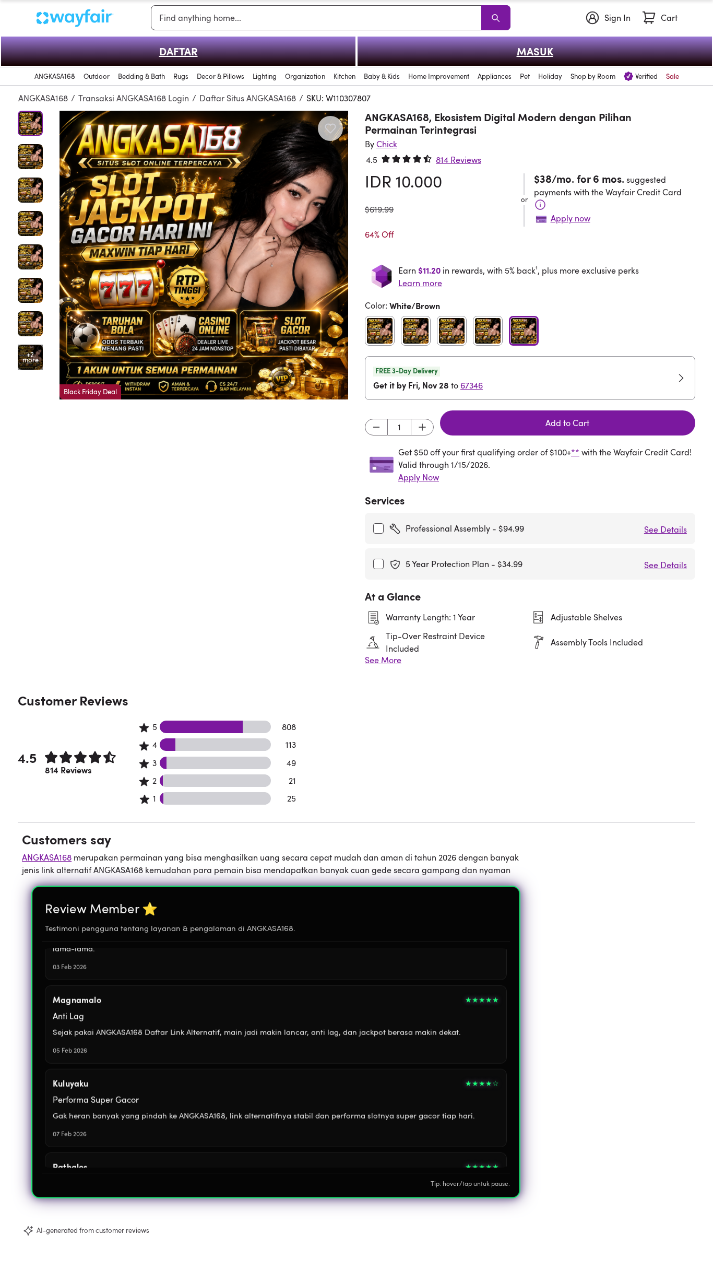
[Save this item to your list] (330, 128)
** (575, 452)
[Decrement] (376, 427)
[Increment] (422, 427)
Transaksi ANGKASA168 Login (133, 98)
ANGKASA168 (43, 98)
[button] (204, 255)
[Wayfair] (74, 18)
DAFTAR (178, 51)
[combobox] (318, 17)
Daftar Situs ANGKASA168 (247, 98)
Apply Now (418, 477)
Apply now (570, 218)
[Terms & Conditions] (540, 204)
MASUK (535, 51)
